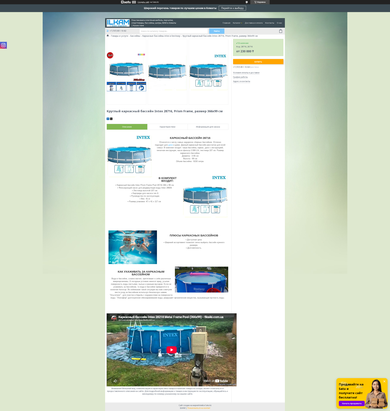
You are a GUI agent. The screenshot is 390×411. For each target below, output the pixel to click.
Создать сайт (143, 2)
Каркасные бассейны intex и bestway (161, 36)
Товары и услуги (119, 36)
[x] (111, 119)
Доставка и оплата (254, 22)
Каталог (236, 22)
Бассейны (135, 36)
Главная (226, 22)
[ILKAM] (118, 22)
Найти (217, 31)
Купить (258, 62)
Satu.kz (208, 405)
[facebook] (108, 119)
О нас (279, 22)
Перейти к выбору (232, 8)
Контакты (269, 22)
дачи (170, 145)
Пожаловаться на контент (198, 408)
